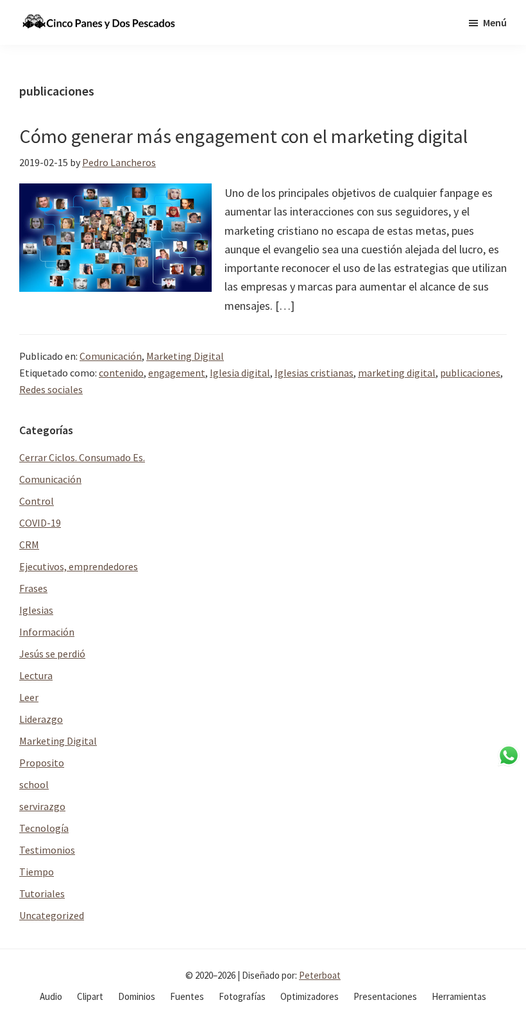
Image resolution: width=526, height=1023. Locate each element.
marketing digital (397, 372)
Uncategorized (51, 915)
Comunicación (111, 356)
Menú (495, 22)
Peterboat (320, 975)
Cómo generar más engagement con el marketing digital (243, 136)
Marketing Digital (185, 356)
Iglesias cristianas (314, 372)
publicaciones (470, 372)
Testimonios (47, 849)
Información (46, 631)
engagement (176, 372)
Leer (28, 697)
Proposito (41, 762)
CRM (29, 544)
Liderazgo (41, 719)
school (34, 784)
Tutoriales (42, 893)
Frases (33, 588)
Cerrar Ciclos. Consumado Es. (82, 457)
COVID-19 (40, 522)
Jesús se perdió (52, 653)
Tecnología (44, 828)
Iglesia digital (240, 372)
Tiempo (36, 871)
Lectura (36, 675)
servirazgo (42, 806)
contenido (121, 372)
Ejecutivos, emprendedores (78, 566)
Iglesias (36, 610)
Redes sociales (51, 389)
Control (36, 501)
